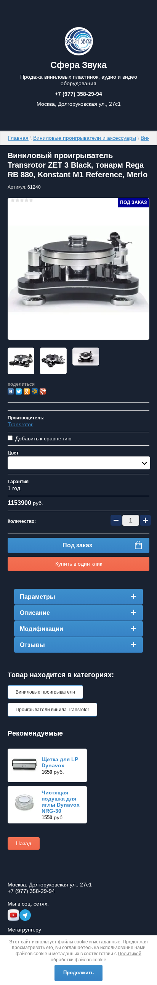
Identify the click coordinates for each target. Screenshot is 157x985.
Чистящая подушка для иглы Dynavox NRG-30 (61, 801)
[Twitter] (20, 391)
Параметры (37, 597)
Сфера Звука (78, 65)
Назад (23, 843)
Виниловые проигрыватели (45, 692)
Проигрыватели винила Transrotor (52, 709)
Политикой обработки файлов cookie (96, 956)
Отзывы (32, 645)
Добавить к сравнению (43, 438)
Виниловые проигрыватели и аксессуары (84, 138)
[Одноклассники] (28, 391)
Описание (35, 613)
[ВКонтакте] (12, 391)
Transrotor (20, 424)
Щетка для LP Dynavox (60, 762)
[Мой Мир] (36, 391)
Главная (18, 138)
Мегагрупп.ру (24, 930)
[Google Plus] (44, 391)
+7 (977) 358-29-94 (78, 94)
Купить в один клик (78, 564)
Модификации (41, 629)
